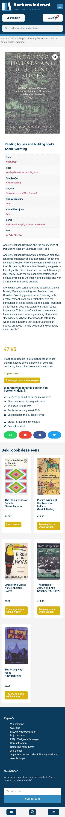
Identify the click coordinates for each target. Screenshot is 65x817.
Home (4, 38)
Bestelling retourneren (22, 746)
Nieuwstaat (11, 162)
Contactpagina (18, 743)
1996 (8, 203)
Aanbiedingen (18, 758)
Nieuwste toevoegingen (23, 731)
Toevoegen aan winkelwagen (22, 380)
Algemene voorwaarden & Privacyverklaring (34, 754)
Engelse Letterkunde (35, 224)
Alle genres (16, 750)
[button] (60, 6)
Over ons (15, 727)
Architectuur (11, 224)
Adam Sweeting (13, 182)
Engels (22, 38)
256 (8, 214)
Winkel (13, 38)
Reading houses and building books (23, 172)
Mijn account (17, 735)
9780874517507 (14, 235)
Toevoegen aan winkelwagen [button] (47, 526)
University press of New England (21, 193)
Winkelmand (17, 724)
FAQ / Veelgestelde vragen (24, 739)
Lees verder (13, 524)
